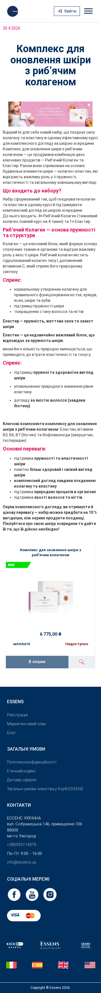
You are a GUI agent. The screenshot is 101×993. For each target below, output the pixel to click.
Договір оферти (21, 780)
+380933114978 (21, 844)
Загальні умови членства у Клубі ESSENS (45, 789)
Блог (11, 733)
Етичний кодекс (21, 771)
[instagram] (50, 894)
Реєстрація (17, 715)
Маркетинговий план (26, 724)
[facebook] (14, 894)
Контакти (19, 805)
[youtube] (32, 894)
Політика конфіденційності (31, 762)
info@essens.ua (21, 862)
